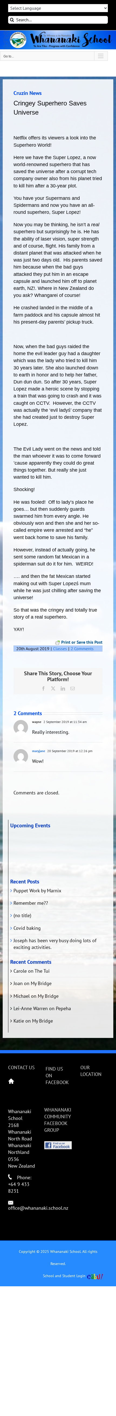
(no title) (22, 915)
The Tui (42, 971)
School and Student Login (64, 1275)
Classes (60, 648)
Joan (18, 983)
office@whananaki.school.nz (38, 1208)
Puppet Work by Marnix (37, 890)
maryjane (38, 751)
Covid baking (27, 928)
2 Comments (82, 648)
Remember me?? (30, 903)
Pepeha (63, 1008)
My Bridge (41, 983)
